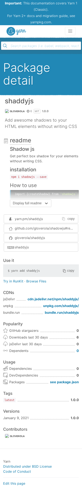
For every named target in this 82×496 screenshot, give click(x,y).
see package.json (64, 382)
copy (71, 218)
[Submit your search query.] (5, 45)
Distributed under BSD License (27, 466)
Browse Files (36, 281)
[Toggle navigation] (70, 31)
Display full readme (27, 203)
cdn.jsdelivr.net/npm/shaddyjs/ (53, 299)
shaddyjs (22, 247)
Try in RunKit (13, 281)
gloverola (17, 111)
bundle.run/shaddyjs (62, 312)
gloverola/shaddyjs (30, 238)
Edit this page (14, 483)
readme (20, 140)
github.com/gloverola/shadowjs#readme (46, 228)
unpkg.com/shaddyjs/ (61, 306)
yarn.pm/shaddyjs (29, 219)
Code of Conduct (17, 471)
